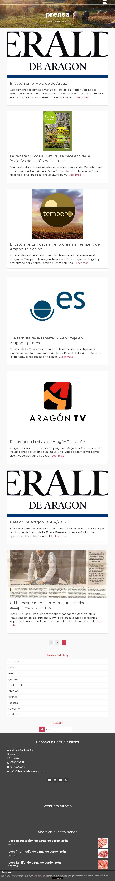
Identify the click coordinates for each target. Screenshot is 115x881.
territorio (14, 714)
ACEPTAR (57, 878)
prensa (13, 696)
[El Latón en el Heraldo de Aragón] (57, 54)
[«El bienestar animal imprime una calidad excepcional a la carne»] (57, 573)
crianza (13, 667)
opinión (13, 691)
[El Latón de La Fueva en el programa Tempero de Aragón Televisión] (57, 213)
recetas (13, 702)
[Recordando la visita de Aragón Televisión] (57, 403)
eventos (13, 673)
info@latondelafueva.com (27, 771)
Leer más (82, 97)
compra (13, 661)
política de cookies (40, 876)
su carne (14, 708)
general (13, 679)
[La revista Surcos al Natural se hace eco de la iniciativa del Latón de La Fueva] (57, 130)
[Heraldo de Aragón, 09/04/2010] (57, 493)
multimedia (16, 685)
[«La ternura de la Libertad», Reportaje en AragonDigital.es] (57, 304)
